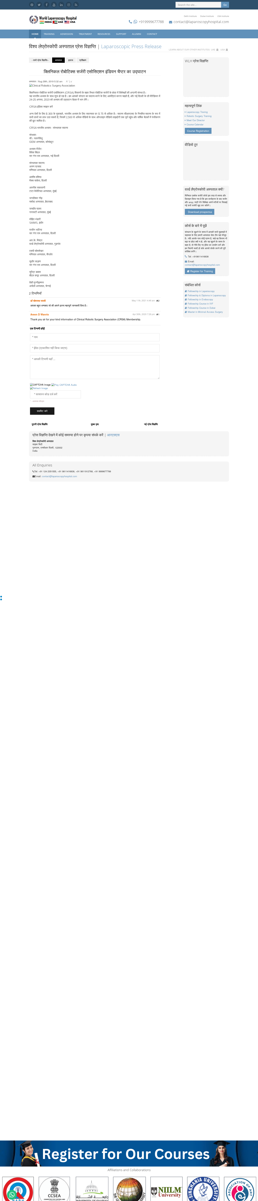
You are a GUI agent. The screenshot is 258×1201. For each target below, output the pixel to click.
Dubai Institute (207, 16)
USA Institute (223, 16)
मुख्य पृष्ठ (95, 424)
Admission (67, 34)
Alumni (137, 34)
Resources (104, 34)
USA (222, 49)
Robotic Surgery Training (199, 116)
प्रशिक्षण (82, 60)
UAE (213, 49)
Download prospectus (200, 212)
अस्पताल (58, 60)
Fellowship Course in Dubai (201, 307)
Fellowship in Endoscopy (200, 299)
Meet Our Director (196, 120)
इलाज (70, 60)
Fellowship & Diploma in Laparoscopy (207, 295)
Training (49, 34)
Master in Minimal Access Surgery (205, 311)
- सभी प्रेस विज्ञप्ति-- (40, 60)
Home (35, 34)
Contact (152, 34)
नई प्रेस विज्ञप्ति (151, 424)
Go (225, 5)
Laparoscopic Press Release (131, 46)
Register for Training (201, 271)
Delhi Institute (190, 16)
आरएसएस (113, 435)
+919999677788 (151, 21)
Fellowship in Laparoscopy (201, 291)
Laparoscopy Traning (197, 112)
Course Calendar (195, 124)
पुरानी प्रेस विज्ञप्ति (40, 424)
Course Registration (198, 131)
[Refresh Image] (39, 388)
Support (121, 34)
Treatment (85, 34)
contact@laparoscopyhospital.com (201, 21)
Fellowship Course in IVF (200, 303)
